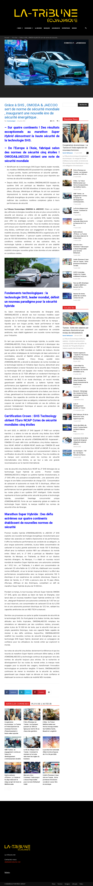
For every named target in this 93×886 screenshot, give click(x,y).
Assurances (56, 28)
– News (18, 28)
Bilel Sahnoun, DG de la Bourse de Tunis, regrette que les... (80, 416)
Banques (47, 28)
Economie (28, 28)
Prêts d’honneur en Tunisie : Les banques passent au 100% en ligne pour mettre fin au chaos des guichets (31, 726)
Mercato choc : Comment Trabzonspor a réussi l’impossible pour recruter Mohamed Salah (32, 779)
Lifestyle (74, 884)
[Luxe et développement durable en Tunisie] (67, 406)
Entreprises (66, 28)
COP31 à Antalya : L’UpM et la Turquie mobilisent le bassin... (80, 274)
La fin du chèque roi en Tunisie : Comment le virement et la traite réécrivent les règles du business (31, 754)
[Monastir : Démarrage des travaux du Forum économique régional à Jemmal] (67, 393)
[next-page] (9, 788)
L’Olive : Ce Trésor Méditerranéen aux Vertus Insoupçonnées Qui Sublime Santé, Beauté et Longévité (50, 726)
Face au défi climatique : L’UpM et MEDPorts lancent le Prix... (80, 285)
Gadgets (67, 884)
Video (81, 884)
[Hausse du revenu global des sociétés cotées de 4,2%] (67, 296)
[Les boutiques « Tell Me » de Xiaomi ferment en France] (67, 453)
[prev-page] (6, 788)
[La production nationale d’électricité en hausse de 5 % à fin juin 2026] (51, 742)
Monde (74, 28)
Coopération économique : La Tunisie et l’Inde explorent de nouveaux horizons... (75, 147)
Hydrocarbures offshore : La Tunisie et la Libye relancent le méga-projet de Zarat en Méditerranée (13, 779)
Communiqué (11, 121)
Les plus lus (69, 308)
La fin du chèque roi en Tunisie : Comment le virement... (80, 210)
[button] (85, 28)
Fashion (60, 884)
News (53, 884)
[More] (48, 692)
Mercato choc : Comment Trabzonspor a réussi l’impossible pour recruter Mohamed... (80, 249)
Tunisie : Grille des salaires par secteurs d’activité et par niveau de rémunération (75, 330)
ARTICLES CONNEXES (17, 704)
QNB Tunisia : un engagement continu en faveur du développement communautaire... (80, 198)
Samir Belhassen (68, 153)
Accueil (7, 38)
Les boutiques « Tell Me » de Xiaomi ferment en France (79, 453)
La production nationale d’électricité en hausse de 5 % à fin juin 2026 (51, 752)
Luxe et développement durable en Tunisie (79, 406)
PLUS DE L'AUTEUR (41, 704)
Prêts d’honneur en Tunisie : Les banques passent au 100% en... (80, 172)
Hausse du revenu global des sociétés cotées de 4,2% (79, 296)
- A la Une (14, 38)
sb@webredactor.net (12, 862)
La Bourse (38, 28)
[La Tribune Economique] (46, 12)
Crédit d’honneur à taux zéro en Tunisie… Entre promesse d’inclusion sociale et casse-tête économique (51, 779)
